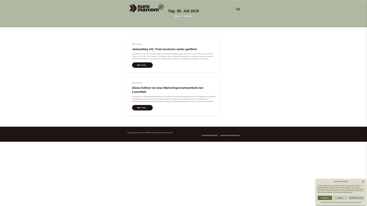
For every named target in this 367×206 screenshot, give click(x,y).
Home (179, 16)
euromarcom (141, 132)
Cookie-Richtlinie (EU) (209, 135)
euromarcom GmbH (166, 132)
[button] (363, 181)
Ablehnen (340, 198)
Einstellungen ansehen (356, 198)
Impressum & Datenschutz (338, 202)
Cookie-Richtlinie (325, 202)
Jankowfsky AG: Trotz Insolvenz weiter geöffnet (164, 49)
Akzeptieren (325, 198)
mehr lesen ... (142, 65)
